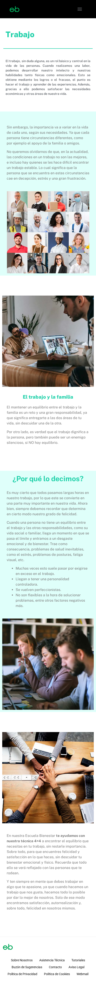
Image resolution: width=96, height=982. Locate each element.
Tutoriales (78, 960)
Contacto (55, 967)
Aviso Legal (76, 967)
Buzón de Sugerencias (27, 967)
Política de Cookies (57, 974)
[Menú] (80, 9)
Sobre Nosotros (22, 960)
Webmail (82, 974)
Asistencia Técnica (52, 960)
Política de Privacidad (22, 974)
